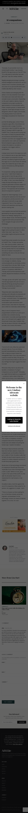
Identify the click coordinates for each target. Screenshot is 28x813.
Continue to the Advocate (14, 426)
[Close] (24, 383)
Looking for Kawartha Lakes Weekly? (14, 420)
